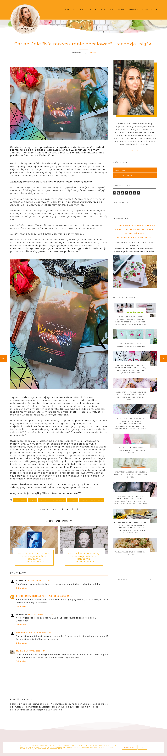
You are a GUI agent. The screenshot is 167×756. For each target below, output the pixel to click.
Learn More (129, 747)
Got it (142, 747)
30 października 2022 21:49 (38, 633)
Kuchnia (121, 9)
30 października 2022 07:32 (59, 596)
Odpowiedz (22, 588)
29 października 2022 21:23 (40, 581)
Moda (82, 9)
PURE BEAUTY (107, 9)
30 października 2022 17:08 (40, 614)
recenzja (73, 500)
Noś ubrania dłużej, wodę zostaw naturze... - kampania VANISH (131, 450)
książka (32, 500)
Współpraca (120, 170)
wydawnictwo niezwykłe (92, 500)
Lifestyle (146, 9)
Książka (133, 9)
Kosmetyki (70, 9)
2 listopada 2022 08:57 (34, 651)
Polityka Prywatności (125, 175)
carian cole (20, 500)
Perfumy (94, 9)
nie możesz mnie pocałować (52, 500)
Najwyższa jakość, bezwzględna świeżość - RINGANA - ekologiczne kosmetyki (130, 474)
